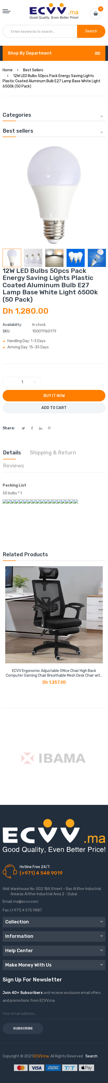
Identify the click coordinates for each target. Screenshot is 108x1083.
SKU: (6, 331)
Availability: (12, 325)
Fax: (6, 910)
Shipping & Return (53, 452)
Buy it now (54, 396)
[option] (12, 258)
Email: (8, 901)
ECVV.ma (41, 1056)
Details (12, 452)
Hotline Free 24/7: (35, 867)
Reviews (13, 466)
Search (91, 1056)
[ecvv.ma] (54, 8)
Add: (6, 889)
